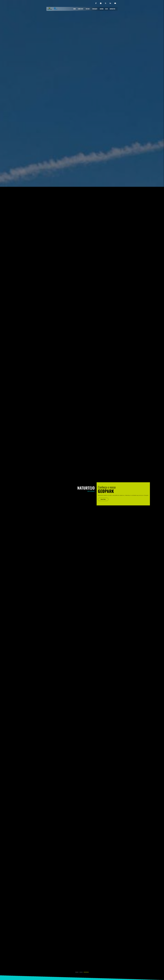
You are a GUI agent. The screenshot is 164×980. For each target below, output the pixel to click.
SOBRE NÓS (80, 9)
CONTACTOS (112, 9)
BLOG (106, 9)
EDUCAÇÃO (94, 9)
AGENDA (101, 9)
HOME (74, 9)
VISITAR (87, 9)
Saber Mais (103, 499)
